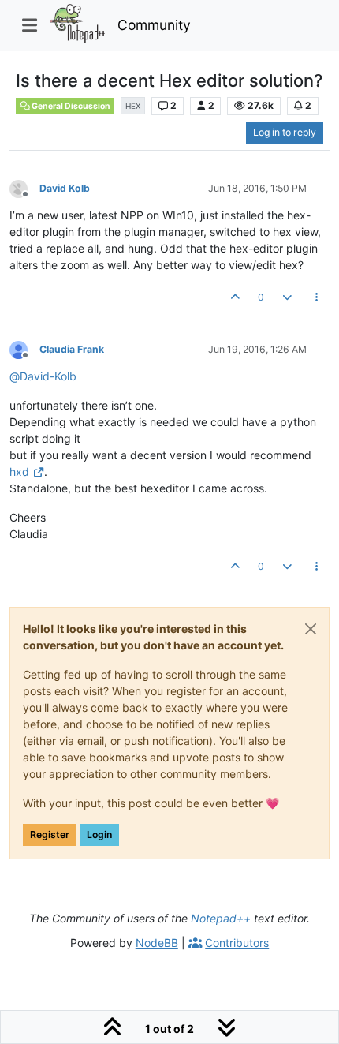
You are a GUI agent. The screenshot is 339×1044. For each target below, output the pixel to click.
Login (99, 834)
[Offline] (24, 187)
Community (154, 25)
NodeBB (157, 942)
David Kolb (64, 188)
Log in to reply (284, 132)
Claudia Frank (71, 349)
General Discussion (70, 106)
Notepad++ (221, 918)
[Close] (310, 629)
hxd (19, 471)
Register (49, 834)
